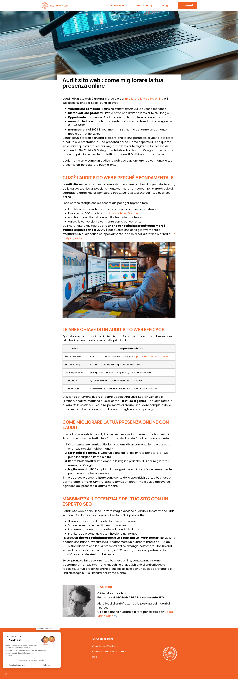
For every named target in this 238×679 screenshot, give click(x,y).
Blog (165, 5)
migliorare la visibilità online (144, 99)
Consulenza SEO (116, 5)
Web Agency (144, 5)
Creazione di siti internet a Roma (109, 651)
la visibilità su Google (123, 213)
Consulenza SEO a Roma (105, 646)
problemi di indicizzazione (152, 356)
